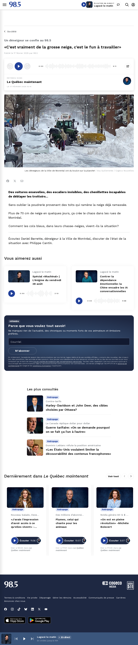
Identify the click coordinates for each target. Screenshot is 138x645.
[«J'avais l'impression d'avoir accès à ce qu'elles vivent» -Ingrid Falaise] (25, 497)
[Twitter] (14, 181)
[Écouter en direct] (84, 4)
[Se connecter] (133, 4)
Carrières (121, 598)
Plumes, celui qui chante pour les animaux (67, 523)
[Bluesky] (25, 609)
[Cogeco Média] (112, 586)
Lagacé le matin (103, 5)
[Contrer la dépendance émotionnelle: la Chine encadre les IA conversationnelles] (86, 276)
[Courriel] (21, 181)
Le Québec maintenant (24, 82)
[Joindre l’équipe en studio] (118, 4)
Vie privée (32, 598)
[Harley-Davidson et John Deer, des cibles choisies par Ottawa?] (35, 403)
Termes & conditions (14, 598)
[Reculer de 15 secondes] (10, 66)
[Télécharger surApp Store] (14, 620)
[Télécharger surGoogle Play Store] (39, 620)
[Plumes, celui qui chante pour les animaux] (70, 497)
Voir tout (113, 476)
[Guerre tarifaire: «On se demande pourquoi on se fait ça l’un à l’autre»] (35, 425)
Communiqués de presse (101, 598)
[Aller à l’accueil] (15, 6)
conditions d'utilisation (42, 366)
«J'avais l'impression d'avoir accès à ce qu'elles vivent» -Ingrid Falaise (24, 523)
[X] (39, 609)
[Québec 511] (130, 588)
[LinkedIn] (32, 609)
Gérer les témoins (62, 598)
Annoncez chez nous (14, 601)
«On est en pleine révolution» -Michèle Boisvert (114, 523)
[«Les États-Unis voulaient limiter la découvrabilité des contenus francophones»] (35, 447)
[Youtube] (46, 609)
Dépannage (45, 598)
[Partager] (128, 66)
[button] (16, 638)
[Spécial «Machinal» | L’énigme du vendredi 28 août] (19, 276)
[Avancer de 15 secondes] (27, 66)
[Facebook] (7, 181)
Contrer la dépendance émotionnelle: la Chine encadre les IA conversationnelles (114, 284)
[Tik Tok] (19, 609)
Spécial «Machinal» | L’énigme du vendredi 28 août (46, 280)
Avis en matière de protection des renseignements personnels (57, 361)
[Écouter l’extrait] (19, 66)
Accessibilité (80, 598)
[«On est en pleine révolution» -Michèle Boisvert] (114, 497)
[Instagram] (12, 609)
